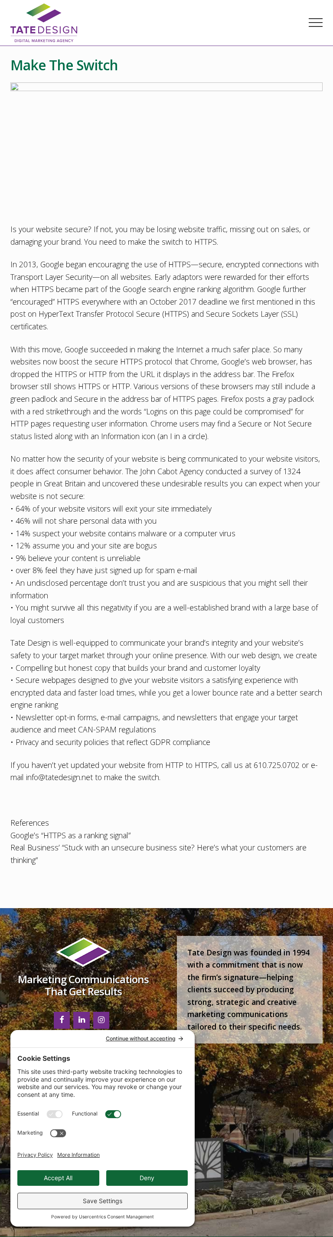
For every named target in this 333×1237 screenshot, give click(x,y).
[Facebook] (62, 1020)
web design (261, 655)
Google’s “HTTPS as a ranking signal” (71, 835)
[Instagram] (101, 1020)
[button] (316, 22)
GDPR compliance (180, 742)
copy (102, 668)
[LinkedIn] (81, 1020)
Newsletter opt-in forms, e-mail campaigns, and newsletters (116, 717)
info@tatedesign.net (59, 777)
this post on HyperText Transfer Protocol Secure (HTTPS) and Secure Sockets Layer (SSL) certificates (162, 313)
